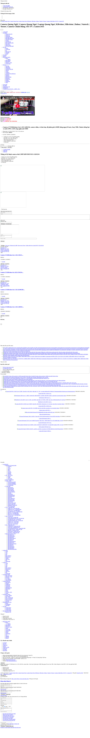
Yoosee (6, 593)
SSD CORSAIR (11, 490)
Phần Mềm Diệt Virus (9, 38)
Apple (6, 551)
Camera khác (7, 63)
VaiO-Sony (7, 559)
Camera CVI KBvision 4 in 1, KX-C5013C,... (11, 255)
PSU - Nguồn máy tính (9, 524)
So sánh (3, 261)
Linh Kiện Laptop (8, 37)
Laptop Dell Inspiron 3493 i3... (45, 418)
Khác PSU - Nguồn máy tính (13, 532)
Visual (6, 82)
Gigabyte (9, 466)
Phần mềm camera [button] (6, 57)
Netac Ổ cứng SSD (11, 504)
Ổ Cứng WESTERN (12, 484)
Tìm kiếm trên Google (7, 368)
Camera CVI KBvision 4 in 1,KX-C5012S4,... (11, 272)
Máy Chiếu (7, 43)
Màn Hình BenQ (11, 547)
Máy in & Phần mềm (9, 42)
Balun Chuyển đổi (8, 598)
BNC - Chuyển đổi (9, 597)
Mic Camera (7, 596)
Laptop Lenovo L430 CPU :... (45, 410)
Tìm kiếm (7, 52)
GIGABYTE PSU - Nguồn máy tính (15, 529)
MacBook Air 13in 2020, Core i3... (45, 401)
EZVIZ (6, 591)
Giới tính (2, 705)
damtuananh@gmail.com (8, 6)
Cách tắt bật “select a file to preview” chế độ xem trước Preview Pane (44, 376)
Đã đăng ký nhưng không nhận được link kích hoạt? (10, 727)
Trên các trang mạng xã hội (8, 367)
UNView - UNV (8, 62)
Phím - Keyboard (8, 575)
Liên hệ (4, 646)
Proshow (7, 80)
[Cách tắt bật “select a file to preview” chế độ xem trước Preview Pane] (17, 376)
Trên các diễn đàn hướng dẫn (8, 369)
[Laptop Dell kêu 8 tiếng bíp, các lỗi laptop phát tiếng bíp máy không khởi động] (18, 380)
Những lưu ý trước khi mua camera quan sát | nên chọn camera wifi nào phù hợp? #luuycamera (59, 352)
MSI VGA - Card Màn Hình (13, 513)
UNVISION (7, 633)
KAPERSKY (8, 604)
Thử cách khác (3, 689)
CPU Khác (10, 478)
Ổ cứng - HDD (8, 480)
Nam (6, 706)
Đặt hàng (2, 263)
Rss (6, 50)
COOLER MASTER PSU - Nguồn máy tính (16, 528)
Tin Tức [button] (4, 47)
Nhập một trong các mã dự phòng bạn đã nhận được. (10, 690)
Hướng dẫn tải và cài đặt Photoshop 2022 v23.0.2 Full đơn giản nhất (44, 381)
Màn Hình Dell (11, 539)
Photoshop (7, 78)
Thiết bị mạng (8, 45)
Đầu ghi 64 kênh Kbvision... (45, 414)
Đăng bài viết (8, 51)
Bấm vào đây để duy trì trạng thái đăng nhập (20, 678)
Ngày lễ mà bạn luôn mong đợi (9, 720)
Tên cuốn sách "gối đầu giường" (9, 719)
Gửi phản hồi (3, 675)
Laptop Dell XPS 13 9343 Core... (45, 393)
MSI (9, 469)
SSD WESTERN (11, 500)
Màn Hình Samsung (12, 541)
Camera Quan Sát (8, 34)
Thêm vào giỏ (3, 147)
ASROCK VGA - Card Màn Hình (14, 509)
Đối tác (6, 48)
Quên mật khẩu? (3, 695)
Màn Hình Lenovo (11, 535)
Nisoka (6, 628)
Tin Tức (4, 643)
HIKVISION (8, 60)
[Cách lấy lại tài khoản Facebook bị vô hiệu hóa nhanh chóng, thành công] (17, 385)
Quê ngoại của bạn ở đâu (8, 718)
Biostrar (9, 473)
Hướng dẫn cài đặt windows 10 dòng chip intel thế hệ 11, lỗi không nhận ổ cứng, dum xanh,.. (58, 382)
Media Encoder (8, 77)
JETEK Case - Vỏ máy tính (13, 521)
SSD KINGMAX (11, 495)
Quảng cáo (5, 648)
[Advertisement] (37, 336)
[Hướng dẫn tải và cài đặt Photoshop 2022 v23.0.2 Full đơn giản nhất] (16, 381)
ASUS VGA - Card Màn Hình (14, 510)
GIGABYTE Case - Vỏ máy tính (14, 519)
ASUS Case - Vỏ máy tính (13, 517)
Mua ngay (10, 147)
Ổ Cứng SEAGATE (12, 481)
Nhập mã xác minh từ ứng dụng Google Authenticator (10, 687)
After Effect (7, 67)
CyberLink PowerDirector (10, 73)
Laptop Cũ (7, 35)
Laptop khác (7, 561)
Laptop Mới (7, 36)
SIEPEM (7, 637)
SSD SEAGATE (11, 499)
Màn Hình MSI (11, 537)
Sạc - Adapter (8, 578)
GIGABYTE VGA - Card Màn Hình (15, 511)
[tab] (6, 149)
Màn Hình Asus (11, 534)
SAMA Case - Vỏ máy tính (13, 522)
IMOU (9, 59)
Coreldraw (7, 72)
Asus (9, 467)
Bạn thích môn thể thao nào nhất (9, 713)
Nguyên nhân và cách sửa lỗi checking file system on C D (38, 378)
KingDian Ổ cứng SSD (12, 505)
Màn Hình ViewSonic (12, 543)
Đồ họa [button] (4, 64)
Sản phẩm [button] (5, 32)
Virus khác (7, 605)
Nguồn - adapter (8, 595)
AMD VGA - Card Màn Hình (13, 508)
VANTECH (7, 586)
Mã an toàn (2, 220)
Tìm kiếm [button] (5, 54)
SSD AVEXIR (11, 489)
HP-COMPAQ (8, 555)
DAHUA (7, 583)
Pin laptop (7, 577)
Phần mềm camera (6, 621)
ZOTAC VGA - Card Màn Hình (14, 515)
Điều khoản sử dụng (8, 674)
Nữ (9, 706)
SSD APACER (11, 488)
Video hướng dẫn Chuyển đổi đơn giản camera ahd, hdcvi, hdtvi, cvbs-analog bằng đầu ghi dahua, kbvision (66, 383)
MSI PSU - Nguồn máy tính (13, 530)
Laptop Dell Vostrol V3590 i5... (45, 431)
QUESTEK (7, 585)
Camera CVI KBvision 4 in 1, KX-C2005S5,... (12, 306)
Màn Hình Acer (11, 545)
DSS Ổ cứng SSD (11, 506)
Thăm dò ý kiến (6, 647)
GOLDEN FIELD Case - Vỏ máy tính (15, 520)
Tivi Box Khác (8, 609)
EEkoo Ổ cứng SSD (12, 502)
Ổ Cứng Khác (10, 485)
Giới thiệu (5, 642)
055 (1, 674)
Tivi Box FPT (8, 608)
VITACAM (7, 629)
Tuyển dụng (7, 49)
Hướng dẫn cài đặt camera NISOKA (25, 379)
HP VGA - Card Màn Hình (13, 512)
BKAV (6, 603)
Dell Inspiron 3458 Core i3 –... (45, 397)
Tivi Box (7, 40)
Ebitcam (7, 638)
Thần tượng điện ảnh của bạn (8, 715)
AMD (9, 477)
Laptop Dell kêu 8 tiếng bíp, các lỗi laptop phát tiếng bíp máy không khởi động (50, 380)
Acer (6, 553)
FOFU (6, 589)
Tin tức (6, 53)
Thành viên (5, 645)
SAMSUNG (7, 584)
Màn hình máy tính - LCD (10, 533)
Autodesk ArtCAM (9, 69)
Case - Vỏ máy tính (9, 516)
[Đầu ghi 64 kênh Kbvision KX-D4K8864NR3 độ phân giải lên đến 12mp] (39, 412)
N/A (3, 706)
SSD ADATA (10, 487)
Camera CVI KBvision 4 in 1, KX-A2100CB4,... (12, 289)
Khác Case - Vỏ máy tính (13, 523)
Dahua (6, 58)
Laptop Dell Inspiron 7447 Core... (45, 422)
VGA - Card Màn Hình (9, 507)
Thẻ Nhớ (7, 601)
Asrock (9, 468)
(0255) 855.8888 (6, 5)
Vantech (7, 631)
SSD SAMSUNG (11, 498)
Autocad (7, 70)
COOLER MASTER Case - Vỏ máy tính (16, 518)
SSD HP (9, 493)
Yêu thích (7, 263)
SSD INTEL (10, 494)
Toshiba (6, 558)
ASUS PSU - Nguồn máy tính (14, 527)
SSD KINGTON (11, 496)
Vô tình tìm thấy (6, 370)
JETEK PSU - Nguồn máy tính (14, 531)
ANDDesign (7, 68)
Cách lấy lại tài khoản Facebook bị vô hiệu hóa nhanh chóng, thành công (46, 385)
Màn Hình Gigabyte (12, 538)
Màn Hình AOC (11, 542)
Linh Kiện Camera (9, 39)
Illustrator (7, 74)
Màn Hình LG (10, 540)
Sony (6, 634)
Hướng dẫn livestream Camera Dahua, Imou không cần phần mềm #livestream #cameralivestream (61, 353)
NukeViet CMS (80, 672)
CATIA (6, 71)
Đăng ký (8, 681)
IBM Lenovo (7, 556)
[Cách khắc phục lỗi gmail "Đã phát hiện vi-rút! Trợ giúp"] (14, 377)
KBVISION (7, 61)
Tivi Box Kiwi (8, 607)
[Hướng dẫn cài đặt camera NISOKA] (10, 379)
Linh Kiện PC (8, 41)
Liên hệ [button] (4, 56)
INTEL (9, 470)
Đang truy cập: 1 (4, 665)
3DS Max (7, 65)
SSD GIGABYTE (11, 491)
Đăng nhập (3, 681)
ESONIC (9, 474)
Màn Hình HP (10, 544)
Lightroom (7, 75)
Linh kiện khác (8, 580)
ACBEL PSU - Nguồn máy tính (14, 526)
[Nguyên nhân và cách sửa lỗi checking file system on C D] (14, 378)
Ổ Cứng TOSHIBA (12, 483)
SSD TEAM (10, 501)
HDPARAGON (8, 587)
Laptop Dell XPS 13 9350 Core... (45, 406)
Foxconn (9, 472)
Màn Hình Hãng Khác (12, 549)
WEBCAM (23, 92)
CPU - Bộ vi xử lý (9, 475)
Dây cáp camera (8, 599)
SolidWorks (7, 81)
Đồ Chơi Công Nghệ (9, 46)
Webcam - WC (8, 612)
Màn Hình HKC (11, 548)
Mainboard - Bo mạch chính (10, 465)
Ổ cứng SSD (7, 486)
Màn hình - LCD (8, 576)
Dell (6, 554)
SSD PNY (10, 497)
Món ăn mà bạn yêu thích (8, 714)
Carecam (7, 635)
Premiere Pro (7, 79)
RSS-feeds (5, 650)
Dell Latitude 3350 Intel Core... (45, 426)
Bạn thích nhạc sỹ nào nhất (8, 717)
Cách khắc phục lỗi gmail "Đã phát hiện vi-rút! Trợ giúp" (37, 377)
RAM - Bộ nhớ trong (9, 479)
